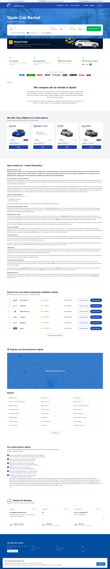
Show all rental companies (55, 335)
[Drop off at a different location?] (9, 33)
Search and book (96, 300)
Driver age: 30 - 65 (33, 33)
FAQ (67, 5)
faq (18, 451)
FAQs (33, 546)
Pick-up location (13, 28)
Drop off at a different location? (18, 33)
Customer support (74, 5)
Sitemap (33, 550)
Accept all (100, 564)
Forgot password (60, 548)
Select (18, 147)
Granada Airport (13, 417)
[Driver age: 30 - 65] (28, 33)
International (60, 5)
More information (84, 300)
